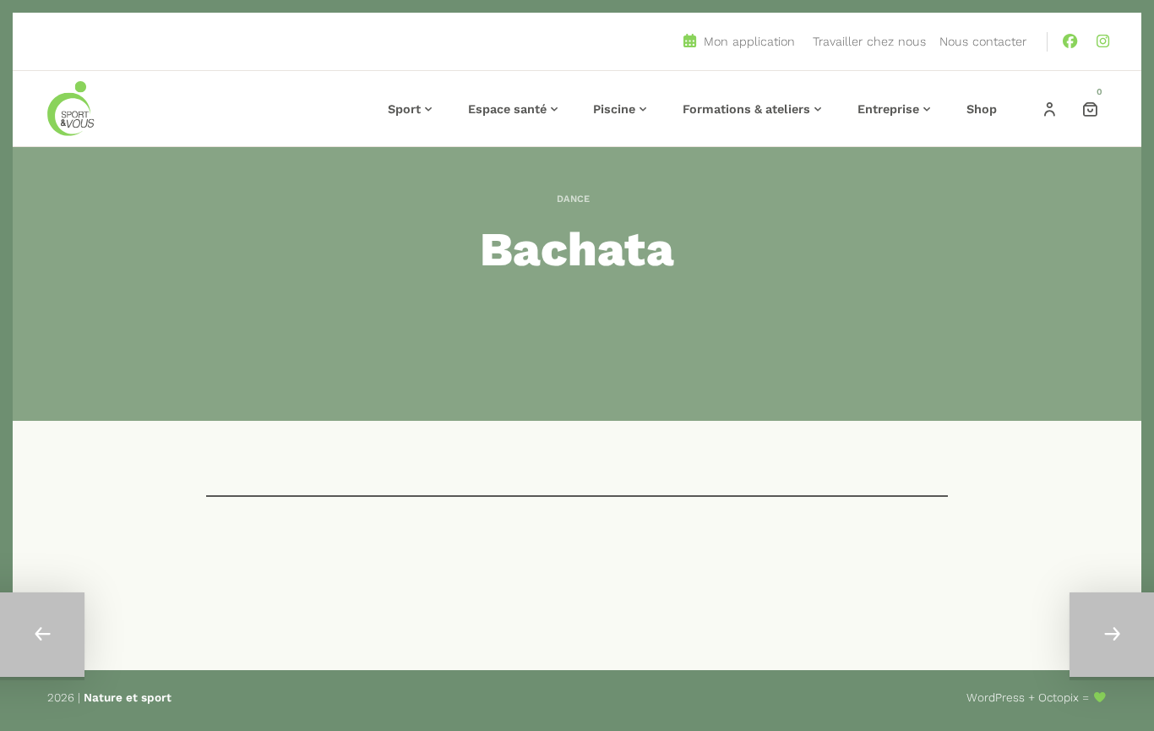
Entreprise (888, 109)
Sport (404, 109)
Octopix (1058, 697)
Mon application (747, 41)
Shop (981, 109)
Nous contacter (982, 41)
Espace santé (507, 109)
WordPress (995, 697)
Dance (573, 199)
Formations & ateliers (746, 109)
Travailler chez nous (869, 41)
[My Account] (1049, 109)
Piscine (614, 109)
